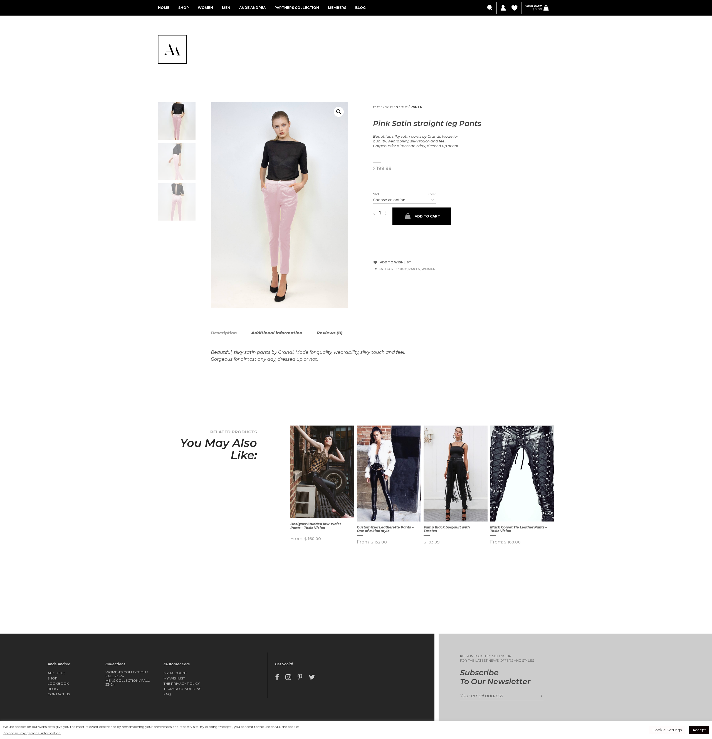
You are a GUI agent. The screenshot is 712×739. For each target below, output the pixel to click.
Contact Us (59, 694)
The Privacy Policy (182, 684)
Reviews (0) (330, 332)
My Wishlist (174, 678)
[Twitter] (312, 677)
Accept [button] (699, 730)
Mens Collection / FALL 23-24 (127, 682)
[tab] (230, 333)
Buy (404, 107)
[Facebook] (277, 677)
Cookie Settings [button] (667, 730)
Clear (432, 194)
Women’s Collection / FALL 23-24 (126, 674)
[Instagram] (288, 677)
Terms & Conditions (182, 689)
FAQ (167, 694)
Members (337, 8)
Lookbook (58, 684)
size (376, 194)
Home (163, 8)
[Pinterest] (300, 677)
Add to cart (427, 216)
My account (175, 673)
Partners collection (297, 8)
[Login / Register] (503, 8)
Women (205, 8)
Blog (360, 8)
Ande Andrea (252, 8)
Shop (183, 8)
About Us (56, 673)
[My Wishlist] (514, 8)
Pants (416, 107)
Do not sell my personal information (32, 733)
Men (226, 8)
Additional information (276, 332)
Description (224, 332)
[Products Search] (490, 8)
